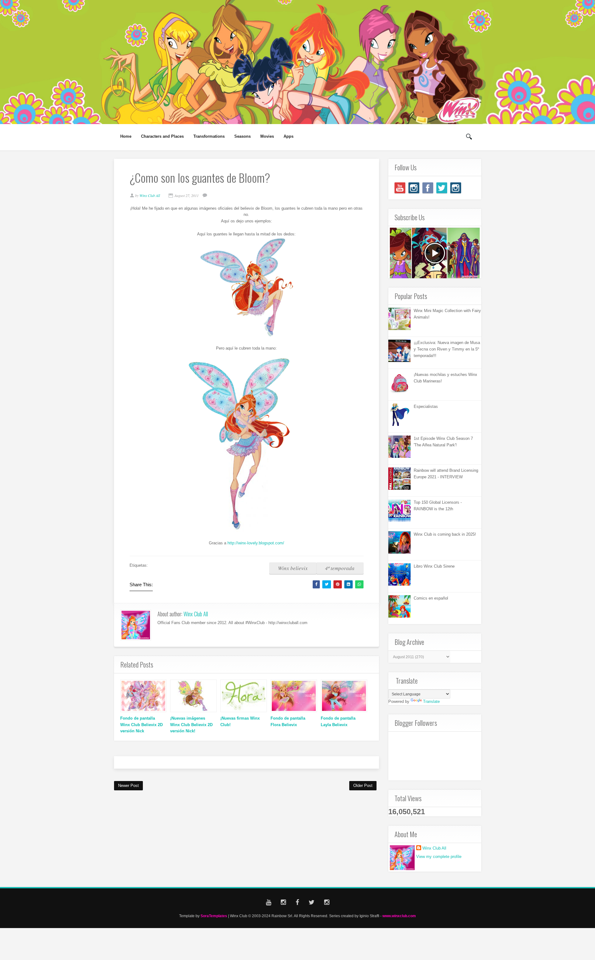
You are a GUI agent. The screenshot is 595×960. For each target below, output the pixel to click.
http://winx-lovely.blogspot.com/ (255, 543)
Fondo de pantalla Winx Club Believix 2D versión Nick (141, 725)
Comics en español (431, 598)
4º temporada (340, 568)
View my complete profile (438, 856)
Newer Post (128, 785)
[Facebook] (427, 187)
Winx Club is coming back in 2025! (445, 534)
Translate (431, 701)
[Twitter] (441, 187)
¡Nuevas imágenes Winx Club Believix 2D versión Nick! (191, 725)
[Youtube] (399, 187)
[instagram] (413, 187)
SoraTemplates (214, 916)
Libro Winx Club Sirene (434, 566)
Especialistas (426, 406)
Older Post (362, 785)
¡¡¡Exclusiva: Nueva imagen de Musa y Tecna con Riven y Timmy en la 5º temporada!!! (447, 349)
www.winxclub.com (399, 916)
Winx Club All (195, 614)
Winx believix (293, 568)
